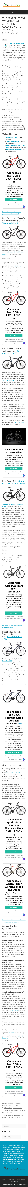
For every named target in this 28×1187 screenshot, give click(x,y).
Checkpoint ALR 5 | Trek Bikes (14, 451)
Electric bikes (14, 1010)
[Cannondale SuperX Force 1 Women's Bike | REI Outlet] (14, 876)
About (4, 39)
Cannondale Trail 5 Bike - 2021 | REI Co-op (14, 177)
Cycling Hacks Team (17, 43)
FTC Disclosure (14, 1181)
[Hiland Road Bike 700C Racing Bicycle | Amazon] (14, 707)
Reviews (4, 1105)
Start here (12, 1032)
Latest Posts (10, 39)
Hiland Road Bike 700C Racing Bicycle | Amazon (14, 716)
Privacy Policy (10, 1179)
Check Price (13, 199)
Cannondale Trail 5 (10, 223)
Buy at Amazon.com (13, 752)
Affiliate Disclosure (21, 1179)
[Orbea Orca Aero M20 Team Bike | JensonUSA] (14, 578)
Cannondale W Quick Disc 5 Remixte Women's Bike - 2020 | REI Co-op (14, 827)
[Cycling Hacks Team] (6, 49)
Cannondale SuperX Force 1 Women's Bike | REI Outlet (14, 885)
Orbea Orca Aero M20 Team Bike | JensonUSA (14, 587)
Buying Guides (15, 1103)
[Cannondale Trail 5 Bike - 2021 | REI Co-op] (14, 168)
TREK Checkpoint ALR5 (11, 352)
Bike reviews (8, 1108)
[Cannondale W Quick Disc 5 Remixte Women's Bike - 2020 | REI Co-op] (14, 815)
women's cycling (13, 1105)
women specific (17, 1108)
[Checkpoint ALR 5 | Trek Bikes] (14, 445)
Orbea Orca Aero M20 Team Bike (13, 482)
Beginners (7, 1103)
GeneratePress (23, 1184)
